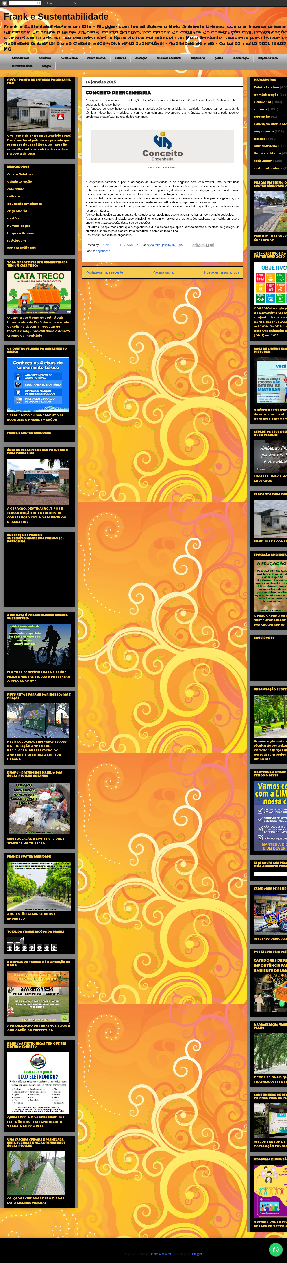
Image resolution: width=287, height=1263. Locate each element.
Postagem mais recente (104, 272)
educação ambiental (169, 58)
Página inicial (163, 272)
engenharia (198, 58)
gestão (219, 58)
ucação (46, 66)
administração (20, 58)
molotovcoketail (161, 1254)
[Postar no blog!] (198, 245)
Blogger (197, 1254)
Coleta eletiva (69, 58)
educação (141, 58)
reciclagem (16, 240)
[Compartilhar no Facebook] (207, 245)
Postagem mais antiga (221, 272)
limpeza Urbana (268, 58)
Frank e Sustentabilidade (56, 17)
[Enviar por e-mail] (194, 245)
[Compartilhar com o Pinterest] (211, 245)
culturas (120, 58)
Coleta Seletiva (96, 58)
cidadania (45, 58)
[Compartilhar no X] (203, 245)
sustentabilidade (22, 66)
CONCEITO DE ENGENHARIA (118, 92)
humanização (241, 58)
